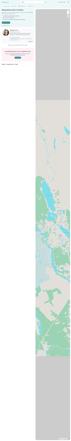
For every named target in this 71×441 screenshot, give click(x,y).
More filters (31, 6)
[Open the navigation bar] (68, 2)
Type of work (7, 6)
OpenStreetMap (65, 438)
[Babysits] (5, 2)
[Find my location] (68, 16)
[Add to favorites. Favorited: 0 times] (32, 30)
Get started (17, 57)
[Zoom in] (68, 11)
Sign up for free (5, 22)
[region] (53, 224)
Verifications (22, 6)
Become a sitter (62, 2)
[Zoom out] (68, 13)
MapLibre (60, 438)
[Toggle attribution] (69, 439)
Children (14, 6)
